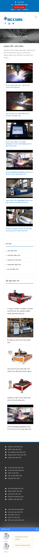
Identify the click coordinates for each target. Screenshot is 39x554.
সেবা (19, 9)
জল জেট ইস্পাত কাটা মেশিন (14, 494)
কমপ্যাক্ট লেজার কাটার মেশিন (14, 457)
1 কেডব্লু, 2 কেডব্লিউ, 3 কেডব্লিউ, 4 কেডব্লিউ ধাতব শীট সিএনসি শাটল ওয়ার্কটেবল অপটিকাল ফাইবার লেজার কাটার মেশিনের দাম (20, 311)
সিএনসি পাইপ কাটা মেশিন (14, 517)
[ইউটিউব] (9, 23)
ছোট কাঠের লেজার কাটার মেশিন (15, 512)
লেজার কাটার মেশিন (12, 251)
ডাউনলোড (25, 9)
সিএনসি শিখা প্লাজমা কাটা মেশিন (15, 496)
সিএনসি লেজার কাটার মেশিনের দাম (16, 470)
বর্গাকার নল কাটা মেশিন (13, 473)
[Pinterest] (13, 23)
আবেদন (12, 9)
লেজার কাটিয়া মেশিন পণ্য (14, 515)
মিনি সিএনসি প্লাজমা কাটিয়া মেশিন (16, 520)
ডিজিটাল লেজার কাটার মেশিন (14, 449)
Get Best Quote (19, 7)
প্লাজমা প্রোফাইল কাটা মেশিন (15, 491)
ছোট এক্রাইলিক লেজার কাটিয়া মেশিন (16, 452)
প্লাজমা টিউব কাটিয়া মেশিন (14, 265)
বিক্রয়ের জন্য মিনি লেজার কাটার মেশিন (17, 455)
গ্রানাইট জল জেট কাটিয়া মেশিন (15, 447)
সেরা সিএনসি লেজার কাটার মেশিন (15, 468)
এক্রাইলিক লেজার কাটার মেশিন (15, 499)
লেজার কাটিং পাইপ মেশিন (14, 478)
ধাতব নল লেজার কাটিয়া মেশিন (15, 476)
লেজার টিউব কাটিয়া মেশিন (13, 255)
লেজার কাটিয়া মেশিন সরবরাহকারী (15, 509)
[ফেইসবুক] (5, 23)
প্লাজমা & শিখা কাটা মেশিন (14, 260)
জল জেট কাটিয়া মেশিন (13, 269)
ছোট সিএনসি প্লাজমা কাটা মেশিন (15, 488)
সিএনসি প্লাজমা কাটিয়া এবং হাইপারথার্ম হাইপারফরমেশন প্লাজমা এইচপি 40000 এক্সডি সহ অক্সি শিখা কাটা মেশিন (19, 144)
